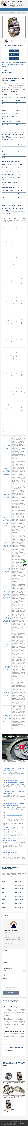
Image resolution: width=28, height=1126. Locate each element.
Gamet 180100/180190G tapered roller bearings (6, 497)
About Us (3, 1121)
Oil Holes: (5, 113)
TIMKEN (4, 896)
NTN (3, 889)
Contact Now (14, 51)
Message (5, 978)
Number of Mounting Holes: (8, 117)
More (13, 1057)
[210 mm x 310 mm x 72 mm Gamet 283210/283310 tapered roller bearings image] (14, 27)
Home (2, 12)
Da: (3, 197)
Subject (5, 962)
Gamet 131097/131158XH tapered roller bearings (6, 570)
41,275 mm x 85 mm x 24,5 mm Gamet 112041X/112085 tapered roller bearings (7, 595)
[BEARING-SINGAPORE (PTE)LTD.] (4, 3)
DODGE (4, 907)
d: (2, 100)
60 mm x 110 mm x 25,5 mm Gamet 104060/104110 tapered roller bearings (7, 546)
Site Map (15, 1121)
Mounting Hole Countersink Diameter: (9, 178)
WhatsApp (14, 54)
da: (3, 194)
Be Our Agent (14, 58)
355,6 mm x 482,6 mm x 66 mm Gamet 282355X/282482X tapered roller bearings (7, 472)
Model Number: (6, 97)
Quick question (8, 968)
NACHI (4, 903)
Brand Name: (6, 94)
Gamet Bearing (13, 12)
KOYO (4, 900)
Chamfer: (4, 110)
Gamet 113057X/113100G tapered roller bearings (7, 448)
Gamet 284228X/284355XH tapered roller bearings (6, 693)
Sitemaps (20, 1121)
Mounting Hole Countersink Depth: (9, 183)
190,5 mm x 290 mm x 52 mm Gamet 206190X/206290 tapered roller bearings (7, 521)
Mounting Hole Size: (7, 174)
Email (5, 950)
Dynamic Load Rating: (8, 187)
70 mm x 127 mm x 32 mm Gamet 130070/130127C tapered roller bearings (7, 717)
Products (7, 12)
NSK (3, 881)
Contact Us (9, 1121)
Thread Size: (5, 125)
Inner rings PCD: (6, 121)
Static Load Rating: (7, 190)
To (4, 956)
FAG (3, 892)
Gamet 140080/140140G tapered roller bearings (6, 669)
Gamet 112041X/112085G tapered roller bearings (6, 644)
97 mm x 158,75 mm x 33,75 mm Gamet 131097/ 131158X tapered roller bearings (7, 619)
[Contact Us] (24, 563)
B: (2, 107)
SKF (3, 885)
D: (2, 104)
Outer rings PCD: (6, 171)
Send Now (11, 993)
